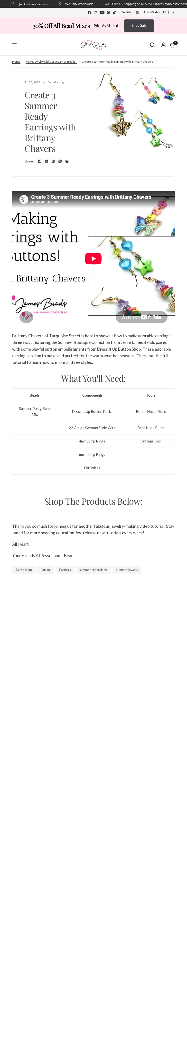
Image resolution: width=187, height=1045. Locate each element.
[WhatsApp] (60, 161)
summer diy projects (93, 570)
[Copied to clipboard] (67, 161)
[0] (171, 45)
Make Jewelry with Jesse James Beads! (51, 61)
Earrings (65, 570)
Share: (29, 161)
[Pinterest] (108, 12)
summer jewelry (127, 570)
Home (16, 61)
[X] (46, 161)
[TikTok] (115, 12)
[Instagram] (96, 12)
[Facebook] (89, 12)
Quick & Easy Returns (29, 4)
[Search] (152, 45)
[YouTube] (102, 12)
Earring (45, 570)
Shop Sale (139, 25)
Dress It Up (24, 570)
